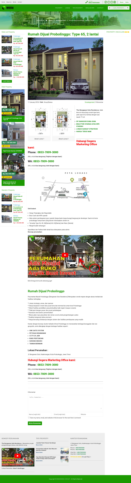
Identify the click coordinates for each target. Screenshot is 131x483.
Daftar (127, 2)
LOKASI (67, 8)
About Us (8, 2)
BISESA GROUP (65, 479)
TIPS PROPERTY (78, 8)
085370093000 (80, 448)
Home (3, 2)
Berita (14, 2)
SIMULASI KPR (90, 8)
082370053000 (80, 449)
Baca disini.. (39, 445)
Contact (20, 2)
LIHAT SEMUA (7, 81)
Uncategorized (61, 20)
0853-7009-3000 (48, 152)
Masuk (121, 2)
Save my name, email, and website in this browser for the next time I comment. (55, 418)
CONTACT (100, 8)
